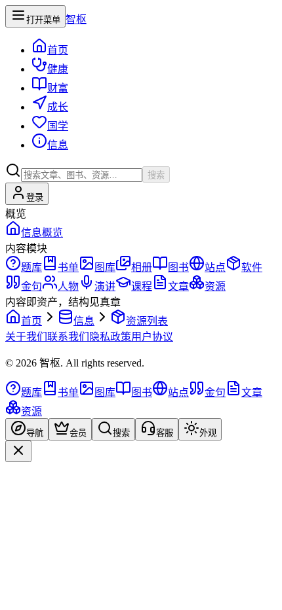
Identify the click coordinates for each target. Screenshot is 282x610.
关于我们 (26, 336)
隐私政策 (110, 336)
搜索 (156, 175)
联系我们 (68, 336)
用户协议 (152, 336)
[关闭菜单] (18, 451)
